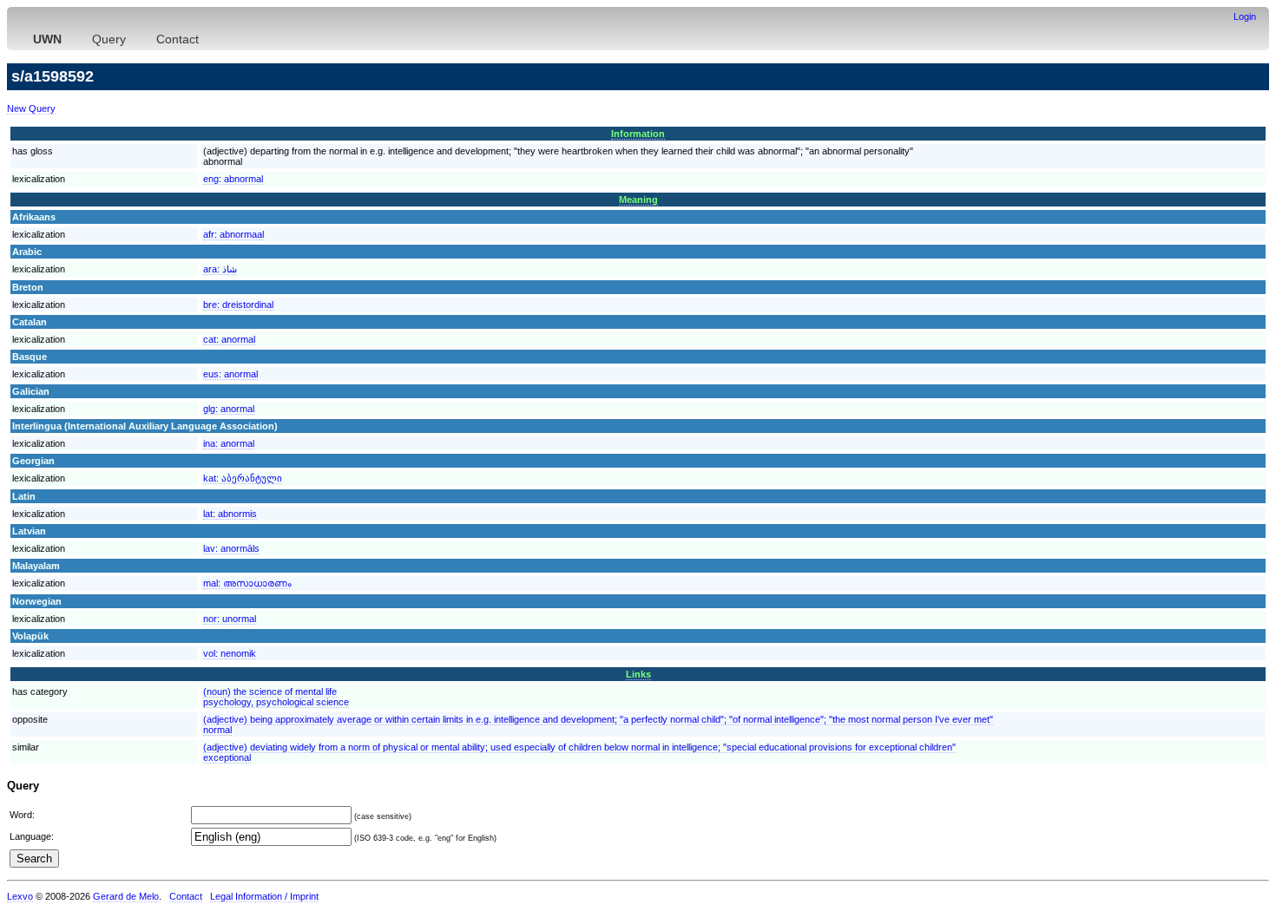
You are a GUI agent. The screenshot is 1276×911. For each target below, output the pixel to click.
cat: (229, 339)
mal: (247, 583)
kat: (242, 478)
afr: (233, 234)
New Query (31, 108)
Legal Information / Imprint (264, 896)
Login (1244, 16)
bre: (238, 304)
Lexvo (20, 896)
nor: (229, 618)
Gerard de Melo (126, 896)
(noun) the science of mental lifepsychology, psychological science (276, 696)
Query (109, 39)
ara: (220, 269)
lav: (231, 548)
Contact (177, 39)
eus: (230, 374)
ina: (228, 443)
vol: (229, 653)
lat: (230, 513)
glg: (228, 408)
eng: (233, 179)
